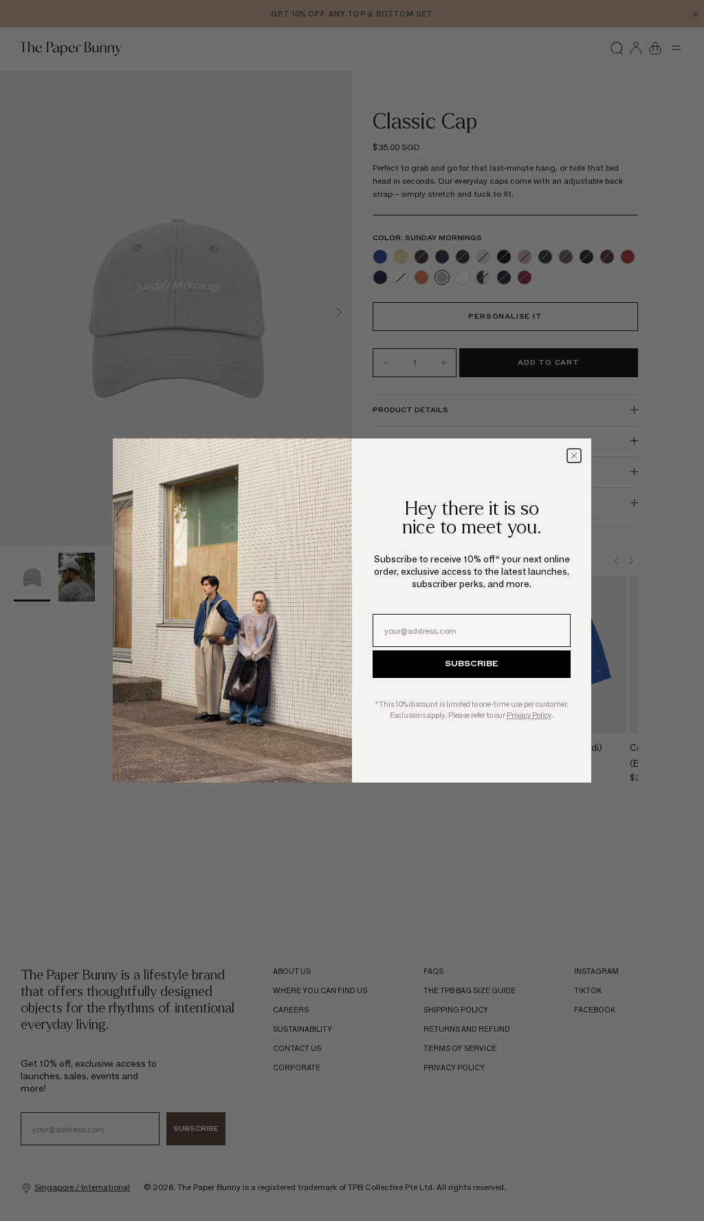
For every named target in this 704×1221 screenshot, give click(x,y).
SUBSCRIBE (471, 664)
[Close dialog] (574, 456)
